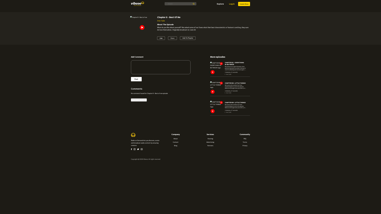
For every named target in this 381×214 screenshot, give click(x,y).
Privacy (244, 146)
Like (161, 38)
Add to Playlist (187, 38)
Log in (232, 4)
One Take (161, 21)
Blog (175, 146)
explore (220, 4)
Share (172, 38)
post (136, 79)
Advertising (210, 142)
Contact (175, 142)
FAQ (245, 139)
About (176, 139)
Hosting (210, 139)
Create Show (244, 4)
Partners (210, 146)
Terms (245, 142)
